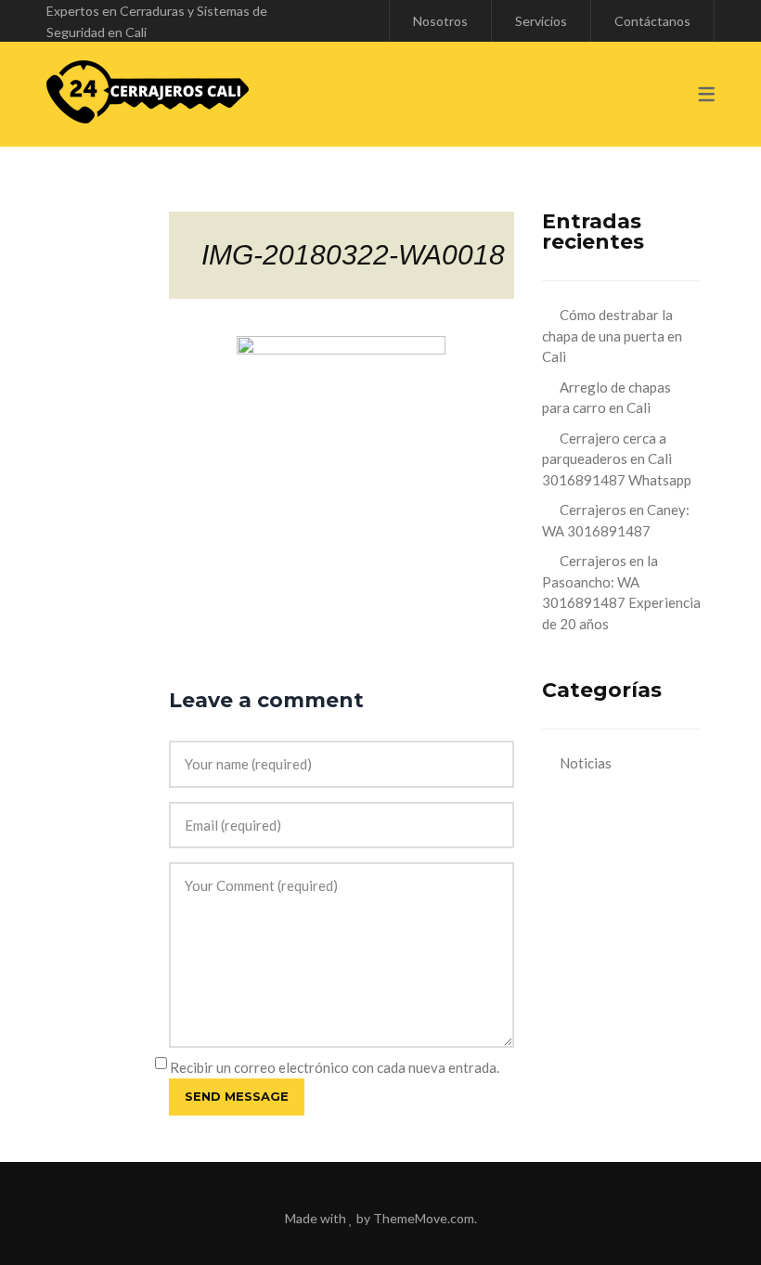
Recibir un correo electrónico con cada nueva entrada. (334, 1067)
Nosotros (440, 21)
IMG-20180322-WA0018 (353, 254)
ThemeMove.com (423, 1218)
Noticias (586, 763)
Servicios (541, 21)
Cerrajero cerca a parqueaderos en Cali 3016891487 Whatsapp (616, 459)
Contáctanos (652, 21)
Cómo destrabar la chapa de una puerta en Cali (612, 335)
